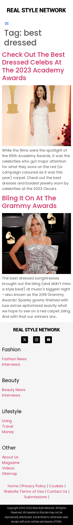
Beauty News (13, 389)
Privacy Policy (33, 485)
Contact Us (57, 491)
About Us (10, 457)
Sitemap (9, 473)
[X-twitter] (24, 339)
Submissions (35, 496)
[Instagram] (36, 339)
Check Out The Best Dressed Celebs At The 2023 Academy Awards (33, 66)
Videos (8, 468)
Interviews (11, 364)
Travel (7, 426)
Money (8, 431)
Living (7, 420)
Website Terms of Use (24, 491)
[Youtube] (48, 339)
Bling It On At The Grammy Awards (29, 201)
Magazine (10, 462)
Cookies (56, 485)
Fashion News (14, 358)
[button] (7, 23)
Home (13, 485)
